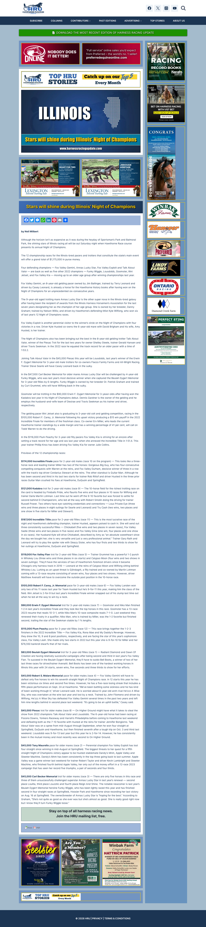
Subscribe (36, 20)
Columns (56, 20)
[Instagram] (166, 8)
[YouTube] (174, 8)
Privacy (97, 918)
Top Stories (157, 20)
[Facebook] (149, 8)
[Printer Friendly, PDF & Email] (81, 828)
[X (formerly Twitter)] (157, 8)
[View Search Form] (183, 8)
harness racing (90, 811)
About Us (179, 20)
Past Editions (107, 20)
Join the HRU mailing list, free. (81, 816)
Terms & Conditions (117, 918)
